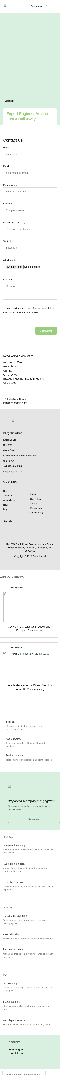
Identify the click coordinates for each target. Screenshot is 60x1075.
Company (8, 203)
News (6, 504)
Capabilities (9, 500)
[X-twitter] (10, 530)
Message (7, 279)
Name (6, 147)
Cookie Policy (36, 512)
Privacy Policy (37, 508)
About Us (7, 495)
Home (6, 491)
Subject (7, 241)
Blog (5, 509)
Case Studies (36, 499)
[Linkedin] (4, 530)
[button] (53, 6)
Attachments (9, 260)
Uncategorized (16, 588)
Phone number (10, 185)
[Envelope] (16, 530)
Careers (34, 503)
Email (6, 166)
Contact (34, 494)
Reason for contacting (14, 222)
